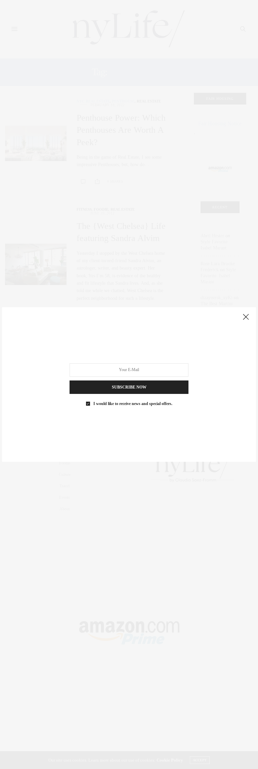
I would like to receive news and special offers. (132, 404)
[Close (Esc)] (246, 317)
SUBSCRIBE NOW (129, 387)
